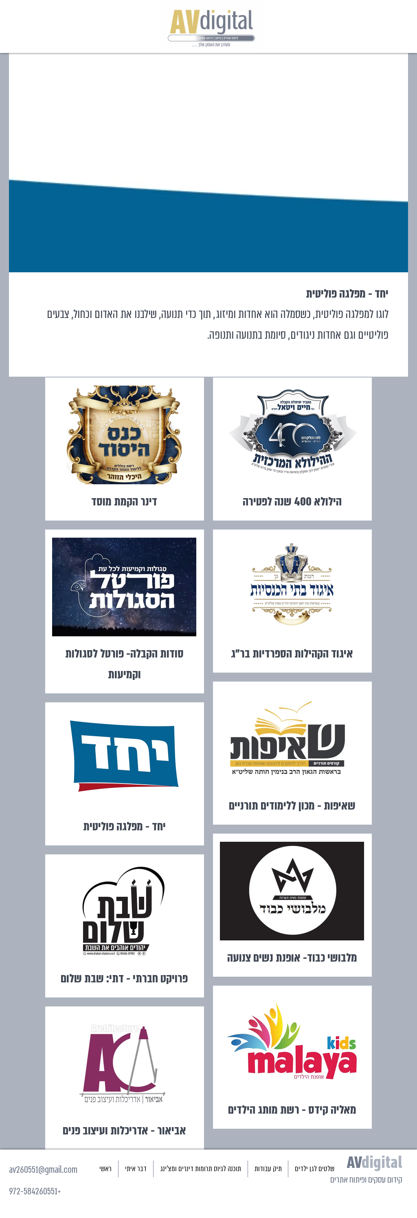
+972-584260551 (35, 1191)
